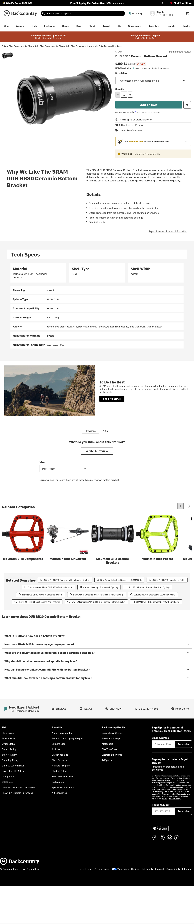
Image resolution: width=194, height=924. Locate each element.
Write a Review (97, 451)
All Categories (59, 792)
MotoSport (107, 743)
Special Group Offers (63, 787)
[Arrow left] (180, 506)
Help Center (8, 732)
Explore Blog (58, 743)
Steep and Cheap (111, 738)
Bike (4, 46)
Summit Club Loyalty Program (68, 738)
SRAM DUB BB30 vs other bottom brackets (42, 594)
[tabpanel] (97, 305)
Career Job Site (60, 754)
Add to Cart (148, 105)
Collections (58, 781)
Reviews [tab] (91, 430)
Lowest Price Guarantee (131, 130)
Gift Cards (7, 781)
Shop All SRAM (112, 398)
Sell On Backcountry (63, 776)
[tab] (25, 254)
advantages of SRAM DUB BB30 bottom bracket (50, 587)
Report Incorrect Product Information (168, 231)
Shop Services (59, 759)
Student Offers (59, 770)
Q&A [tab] (105, 431)
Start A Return (9, 754)
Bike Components (18, 46)
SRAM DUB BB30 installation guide (168, 580)
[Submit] (43, 13)
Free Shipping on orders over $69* (136, 119)
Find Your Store (183, 3)
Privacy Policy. (175, 798)
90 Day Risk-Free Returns (131, 125)
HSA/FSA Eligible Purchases (17, 792)
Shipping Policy (10, 759)
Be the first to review (180, 51)
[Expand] (186, 141)
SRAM (118, 51)
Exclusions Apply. (163, 778)
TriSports (107, 759)
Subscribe (183, 744)
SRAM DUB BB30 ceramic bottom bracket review (66, 580)
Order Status (8, 743)
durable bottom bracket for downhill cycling (154, 594)
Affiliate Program (61, 765)
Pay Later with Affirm (13, 770)
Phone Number (160, 804)
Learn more (163, 68)
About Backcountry (62, 732)
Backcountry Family (113, 727)
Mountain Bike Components (43, 46)
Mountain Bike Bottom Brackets (105, 46)
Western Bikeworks (112, 754)
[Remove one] (117, 95)
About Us (57, 727)
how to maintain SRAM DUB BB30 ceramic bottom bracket (98, 601)
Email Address (160, 737)
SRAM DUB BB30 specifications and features (39, 601)
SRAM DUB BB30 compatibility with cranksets (157, 601)
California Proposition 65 (147, 153)
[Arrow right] (189, 506)
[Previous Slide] (31, 3)
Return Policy (9, 749)
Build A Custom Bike (13, 765)
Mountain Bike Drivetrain (73, 46)
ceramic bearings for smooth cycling (100, 587)
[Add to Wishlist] (187, 105)
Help (4, 727)
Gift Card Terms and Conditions (18, 787)
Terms (164, 798)
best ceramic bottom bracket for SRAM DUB (121, 580)
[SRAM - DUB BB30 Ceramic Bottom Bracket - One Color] (7, 55)
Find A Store (8, 738)
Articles (56, 749)
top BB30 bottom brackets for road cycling (149, 587)
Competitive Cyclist (112, 732)
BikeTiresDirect (110, 749)
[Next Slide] (163, 3)
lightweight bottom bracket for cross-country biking (98, 594)
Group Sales (8, 776)
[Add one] (130, 95)
